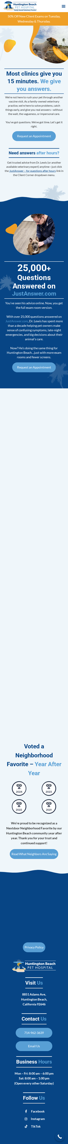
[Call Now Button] (60, 1136)
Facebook (38, 1111)
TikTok (36, 1126)
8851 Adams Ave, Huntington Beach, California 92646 (34, 999)
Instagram (38, 1119)
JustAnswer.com (34, 293)
